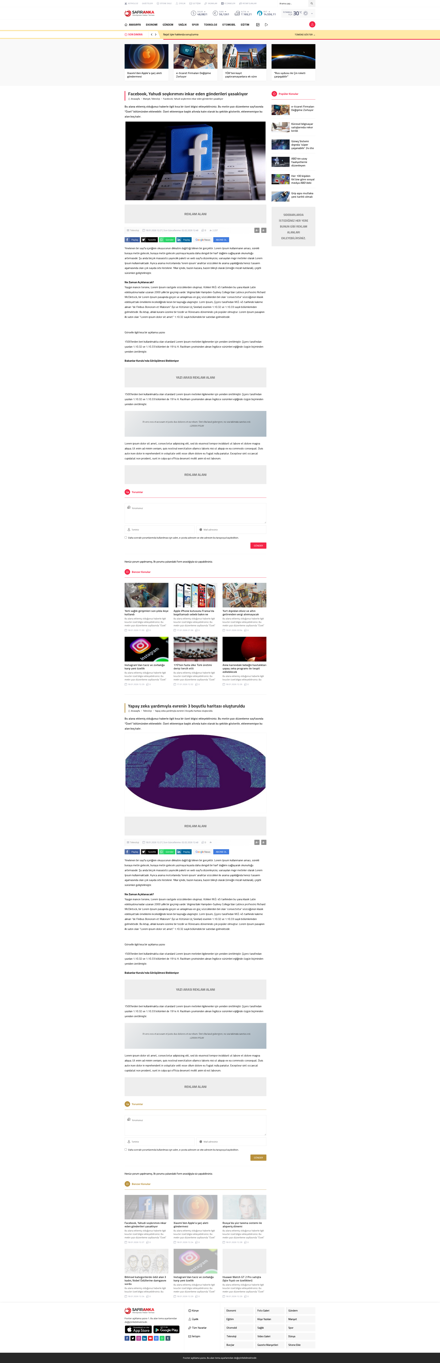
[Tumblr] (168, 1338)
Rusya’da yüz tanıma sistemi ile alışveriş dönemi (242, 1224)
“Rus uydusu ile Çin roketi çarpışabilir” (289, 74)
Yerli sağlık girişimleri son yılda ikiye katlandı (146, 612)
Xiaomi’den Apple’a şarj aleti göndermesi (144, 74)
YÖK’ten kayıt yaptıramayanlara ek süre (241, 74)
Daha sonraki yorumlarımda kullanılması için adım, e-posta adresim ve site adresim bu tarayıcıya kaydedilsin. (183, 537)
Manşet (146, 99)
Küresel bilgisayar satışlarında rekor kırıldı (302, 127)
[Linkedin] (144, 1338)
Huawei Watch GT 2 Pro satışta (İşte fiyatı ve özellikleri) (242, 1278)
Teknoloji (155, 99)
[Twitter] (132, 1338)
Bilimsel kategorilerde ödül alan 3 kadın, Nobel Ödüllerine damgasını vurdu (145, 1280)
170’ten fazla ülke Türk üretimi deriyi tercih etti (193, 666)
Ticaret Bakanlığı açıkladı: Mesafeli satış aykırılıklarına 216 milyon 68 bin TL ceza (206, 34)
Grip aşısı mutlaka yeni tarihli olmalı (302, 194)
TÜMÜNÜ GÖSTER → (305, 34)
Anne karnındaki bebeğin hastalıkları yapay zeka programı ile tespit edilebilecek (244, 668)
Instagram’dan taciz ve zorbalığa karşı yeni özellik (145, 666)
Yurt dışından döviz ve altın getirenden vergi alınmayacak (241, 612)
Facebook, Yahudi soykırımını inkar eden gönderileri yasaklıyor (145, 1224)
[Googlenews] (156, 1338)
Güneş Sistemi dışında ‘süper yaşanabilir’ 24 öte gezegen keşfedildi (303, 146)
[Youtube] (150, 1338)
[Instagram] (138, 1338)
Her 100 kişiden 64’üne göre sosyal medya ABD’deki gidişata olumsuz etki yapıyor (303, 182)
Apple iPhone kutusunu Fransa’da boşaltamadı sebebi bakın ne (194, 612)
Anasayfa (135, 99)
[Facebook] (127, 1338)
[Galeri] (257, 25)
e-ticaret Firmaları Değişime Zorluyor (193, 74)
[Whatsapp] (162, 1338)
